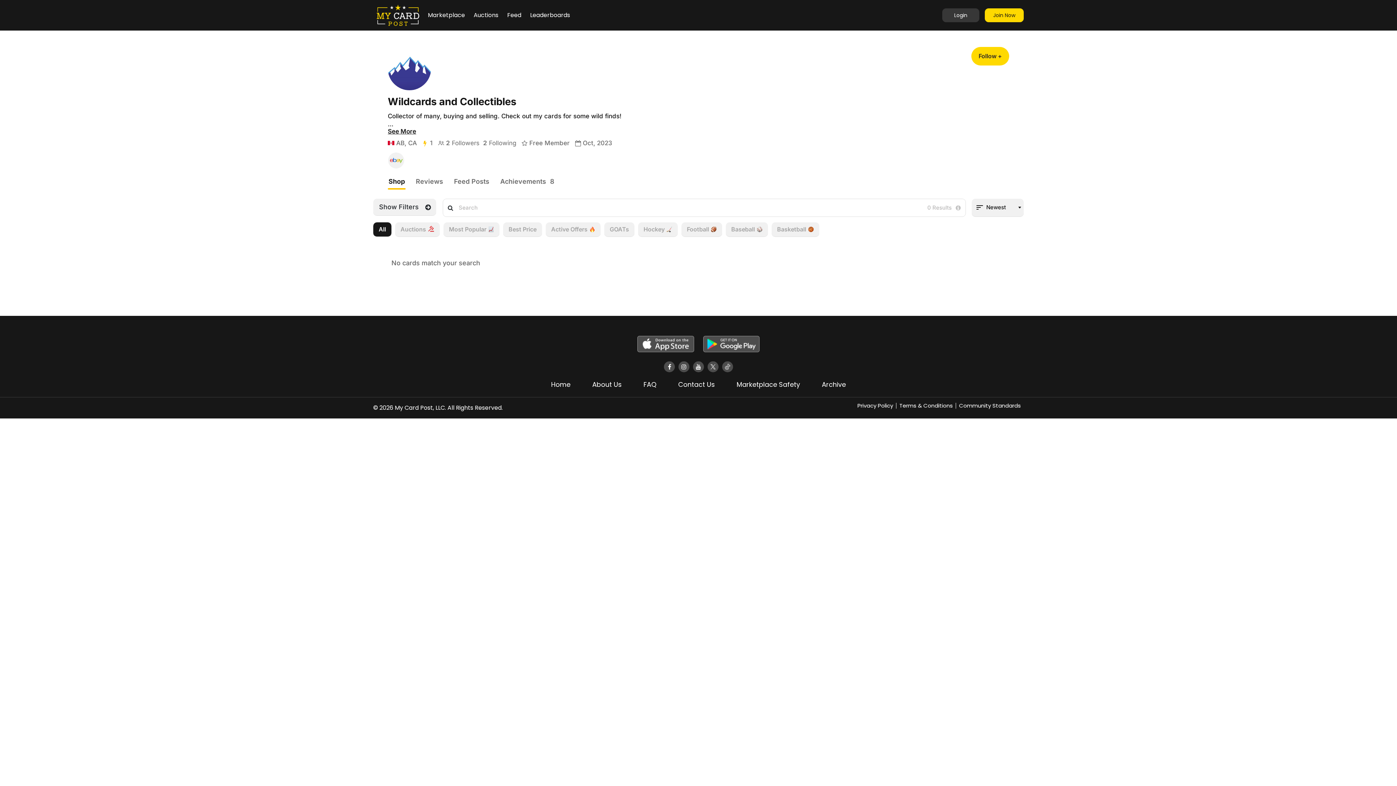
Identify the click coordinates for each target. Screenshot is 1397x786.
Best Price (523, 229)
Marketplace (446, 15)
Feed (514, 15)
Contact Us (696, 384)
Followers (462, 143)
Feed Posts (471, 181)
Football (698, 229)
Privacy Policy (875, 405)
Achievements (527, 181)
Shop (397, 181)
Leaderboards (550, 15)
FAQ (650, 384)
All (382, 229)
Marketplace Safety (768, 384)
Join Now (1004, 15)
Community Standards (990, 405)
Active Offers (569, 229)
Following (499, 143)
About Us (607, 384)
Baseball (743, 229)
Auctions (486, 15)
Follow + (990, 56)
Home (560, 384)
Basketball (791, 229)
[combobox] (998, 208)
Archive (834, 384)
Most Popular (467, 229)
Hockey (654, 229)
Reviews (429, 181)
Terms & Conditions (926, 405)
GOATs (619, 229)
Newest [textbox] (996, 207)
